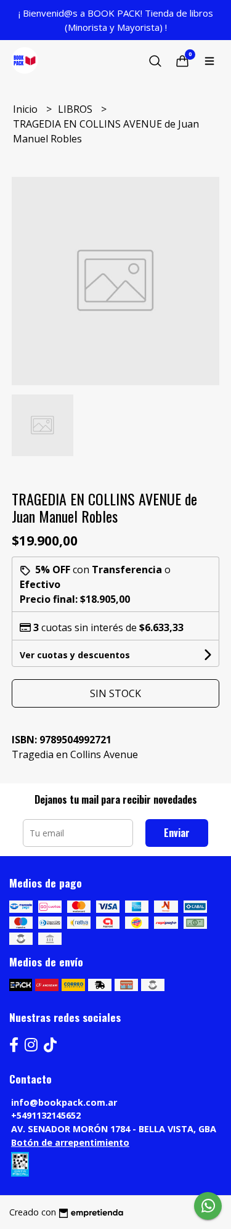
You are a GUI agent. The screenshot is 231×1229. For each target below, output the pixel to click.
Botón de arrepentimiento (70, 1142)
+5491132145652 (46, 1115)
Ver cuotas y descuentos (75, 655)
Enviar (177, 832)
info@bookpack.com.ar (64, 1102)
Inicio (26, 109)
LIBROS (76, 109)
